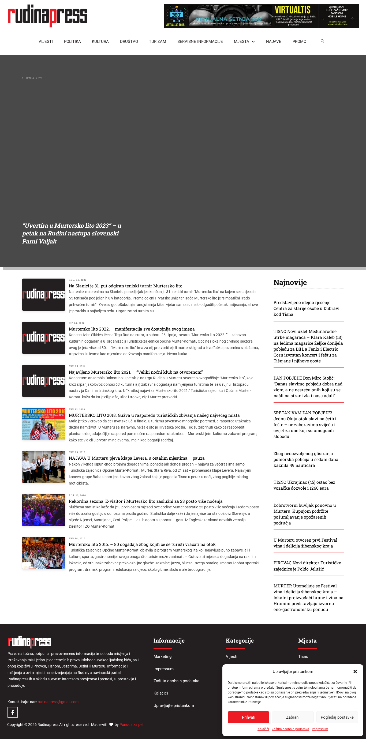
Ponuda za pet (131, 724)
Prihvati (248, 717)
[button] (355, 671)
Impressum (320, 729)
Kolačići (263, 729)
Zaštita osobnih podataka (290, 729)
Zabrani (293, 717)
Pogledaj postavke (337, 717)
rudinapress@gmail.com (58, 702)
